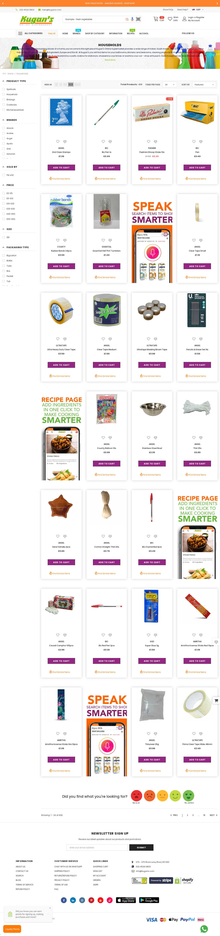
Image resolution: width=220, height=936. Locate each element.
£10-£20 (10, 203)
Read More (110, 60)
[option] (110, 3)
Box (8, 271)
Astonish (11, 154)
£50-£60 (11, 219)
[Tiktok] (110, 900)
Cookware (12, 104)
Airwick (10, 128)
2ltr (8, 237)
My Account (194, 20)
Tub (8, 281)
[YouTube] (100, 900)
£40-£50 (11, 214)
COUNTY (61, 246)
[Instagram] (82, 900)
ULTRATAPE (61, 345)
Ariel (9, 148)
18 (204, 815)
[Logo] (37, 21)
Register (200, 17)
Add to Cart (61, 167)
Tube (9, 265)
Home (10, 73)
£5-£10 (10, 198)
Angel (9, 138)
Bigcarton (11, 255)
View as (48, 84)
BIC (106, 148)
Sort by (186, 84)
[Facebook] (64, 900)
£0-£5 (10, 193)
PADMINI (152, 148)
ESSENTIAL (106, 246)
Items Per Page (152, 84)
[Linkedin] (73, 900)
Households (22, 73)
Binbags (11, 99)
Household (12, 94)
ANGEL (61, 148)
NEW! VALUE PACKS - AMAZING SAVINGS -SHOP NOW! (110, 3)
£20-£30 (11, 208)
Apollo (10, 143)
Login (191, 17)
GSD (152, 641)
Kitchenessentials (15, 110)
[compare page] (216, 641)
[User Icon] (184, 19)
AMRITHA (197, 641)
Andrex (10, 133)
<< (4, 74)
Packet (10, 276)
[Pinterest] (91, 900)
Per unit (10, 175)
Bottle (9, 260)
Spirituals (11, 89)
